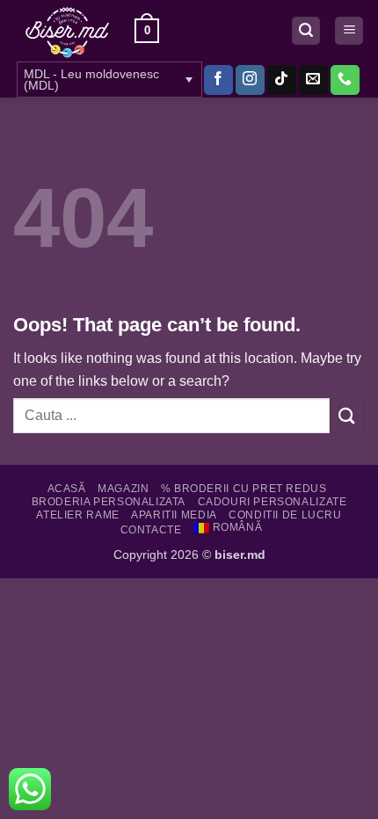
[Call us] (345, 80)
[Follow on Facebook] (218, 80)
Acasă (66, 488)
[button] (146, 30)
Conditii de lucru (285, 515)
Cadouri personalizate (272, 502)
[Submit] (347, 415)
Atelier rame (77, 515)
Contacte (151, 530)
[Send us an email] (313, 80)
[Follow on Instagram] (250, 80)
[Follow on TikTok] (281, 80)
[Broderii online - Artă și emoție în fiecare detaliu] (67, 31)
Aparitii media (174, 515)
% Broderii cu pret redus (244, 488)
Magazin (123, 488)
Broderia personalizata (108, 502)
